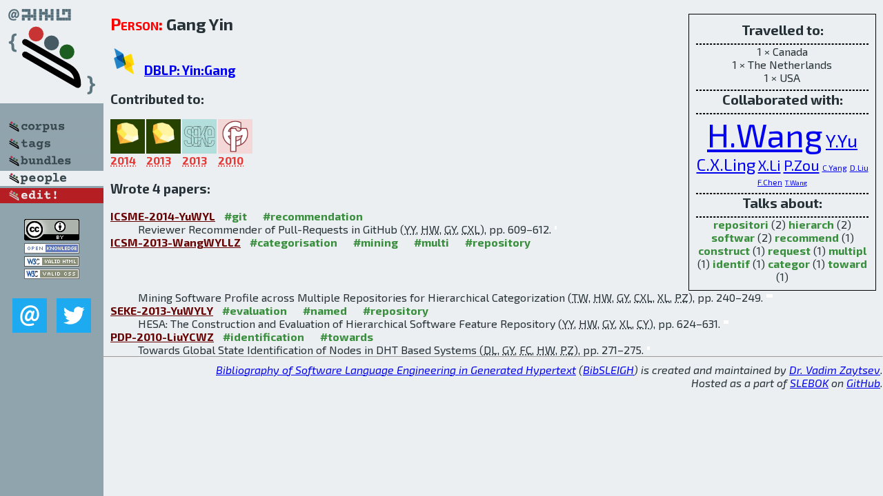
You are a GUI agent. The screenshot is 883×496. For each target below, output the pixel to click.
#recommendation (313, 216)
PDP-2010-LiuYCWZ (162, 336)
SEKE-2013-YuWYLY (161, 310)
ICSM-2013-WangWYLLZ (175, 242)
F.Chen (769, 182)
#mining (375, 242)
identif (731, 263)
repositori (740, 224)
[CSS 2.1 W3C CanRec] (51, 288)
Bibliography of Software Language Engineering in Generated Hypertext (396, 369)
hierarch (811, 224)
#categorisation (293, 242)
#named (325, 310)
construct (724, 250)
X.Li (769, 165)
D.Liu (859, 167)
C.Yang (834, 167)
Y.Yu (841, 140)
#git (235, 216)
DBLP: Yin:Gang (190, 70)
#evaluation (254, 310)
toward (847, 263)
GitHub (863, 382)
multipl (847, 250)
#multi (431, 242)
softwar (733, 237)
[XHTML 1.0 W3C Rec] (51, 262)
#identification (263, 336)
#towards (346, 336)
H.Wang (765, 134)
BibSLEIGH (608, 369)
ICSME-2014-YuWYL (162, 216)
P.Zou (802, 165)
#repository (497, 242)
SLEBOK (809, 382)
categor (789, 263)
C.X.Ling (726, 164)
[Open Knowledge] (51, 249)
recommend (807, 237)
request (789, 250)
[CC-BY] (51, 235)
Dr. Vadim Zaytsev (834, 369)
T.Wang (796, 182)
